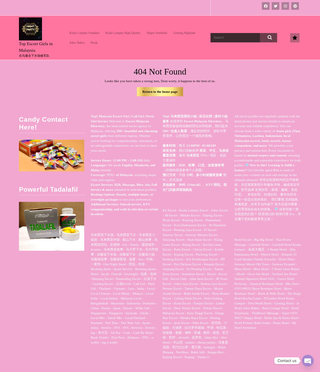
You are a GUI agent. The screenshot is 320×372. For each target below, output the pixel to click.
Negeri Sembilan (157, 33)
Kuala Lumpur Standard (84, 33)
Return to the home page (162, 93)
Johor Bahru (76, 42)
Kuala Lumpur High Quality (122, 33)
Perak (94, 42)
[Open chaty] (308, 361)
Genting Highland (184, 33)
